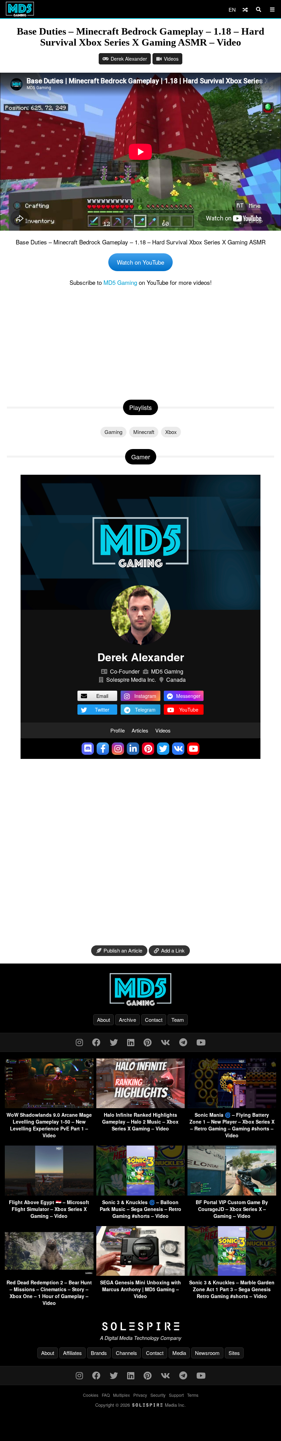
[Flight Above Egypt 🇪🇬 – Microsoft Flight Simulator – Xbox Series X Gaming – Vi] (49, 1193)
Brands (99, 1352)
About (103, 1019)
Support (176, 1395)
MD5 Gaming (120, 282)
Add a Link (173, 950)
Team (177, 1019)
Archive (127, 1019)
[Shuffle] (245, 9)
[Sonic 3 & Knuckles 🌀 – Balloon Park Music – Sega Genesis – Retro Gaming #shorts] (140, 1193)
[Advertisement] (140, 341)
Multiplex (121, 1395)
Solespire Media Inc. (131, 679)
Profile (117, 730)
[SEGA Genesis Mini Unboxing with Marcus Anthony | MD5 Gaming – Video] (140, 1273)
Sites (234, 1352)
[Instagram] (79, 1042)
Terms (192, 1395)
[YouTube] (201, 1042)
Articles (140, 730)
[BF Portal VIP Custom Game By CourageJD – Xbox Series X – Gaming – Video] (231, 1193)
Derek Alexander (129, 58)
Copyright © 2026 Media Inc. (140, 1405)
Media (179, 1352)
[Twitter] (114, 1042)
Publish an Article (122, 950)
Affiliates (72, 1352)
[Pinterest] (147, 1042)
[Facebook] (96, 1042)
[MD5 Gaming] (140, 989)
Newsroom (207, 1352)
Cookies (90, 1395)
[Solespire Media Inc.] (140, 1326)
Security (158, 1395)
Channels (126, 1352)
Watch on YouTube (140, 262)
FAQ (106, 1395)
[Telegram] (183, 1042)
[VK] (165, 1042)
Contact (153, 1019)
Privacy (140, 1395)
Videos (171, 58)
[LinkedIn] (130, 1042)
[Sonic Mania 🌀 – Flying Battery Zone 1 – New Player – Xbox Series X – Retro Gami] (231, 1106)
